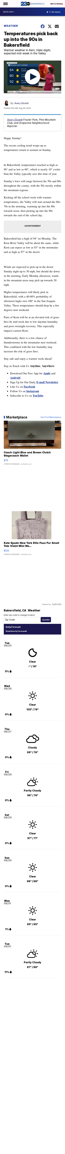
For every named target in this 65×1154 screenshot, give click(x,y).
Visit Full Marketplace (51, 417)
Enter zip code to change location (19, 615)
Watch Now (55, 4)
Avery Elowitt (22, 103)
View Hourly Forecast (16, 631)
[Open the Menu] (5, 4)
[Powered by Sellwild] (56, 604)
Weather (11, 25)
